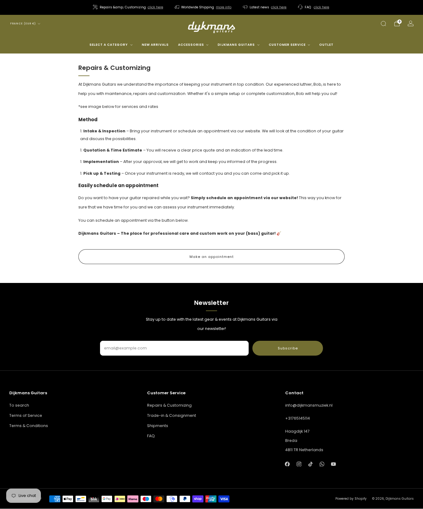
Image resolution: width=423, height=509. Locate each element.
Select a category (108, 44)
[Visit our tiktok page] (310, 464)
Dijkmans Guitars (236, 44)
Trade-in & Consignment (171, 415)
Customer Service (287, 44)
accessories (191, 44)
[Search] (383, 23)
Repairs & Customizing (169, 405)
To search (19, 405)
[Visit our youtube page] (333, 464)
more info (223, 7)
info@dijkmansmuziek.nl (309, 405)
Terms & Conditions (28, 425)
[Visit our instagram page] (299, 464)
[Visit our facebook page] (287, 464)
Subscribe (288, 348)
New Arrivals (155, 44)
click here (155, 7)
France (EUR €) (23, 23)
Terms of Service (25, 415)
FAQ (151, 435)
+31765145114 (297, 418)
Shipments (157, 425)
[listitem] (128, 7)
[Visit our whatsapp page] (322, 464)
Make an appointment (212, 256)
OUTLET (326, 44)
